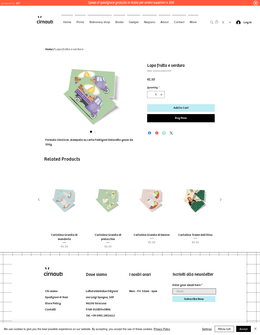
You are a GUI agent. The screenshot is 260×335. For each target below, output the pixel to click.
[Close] (255, 329)
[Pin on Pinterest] (157, 133)
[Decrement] (150, 94)
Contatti (50, 309)
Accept (243, 329)
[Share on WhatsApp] (164, 133)
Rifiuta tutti (224, 329)
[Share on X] (171, 133)
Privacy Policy (162, 329)
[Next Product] (221, 199)
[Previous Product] (39, 199)
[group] (130, 209)
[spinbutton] (155, 94)
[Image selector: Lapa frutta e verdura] (91, 132)
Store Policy (53, 303)
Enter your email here (186, 285)
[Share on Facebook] (149, 133)
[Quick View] (64, 200)
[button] (216, 22)
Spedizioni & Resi (56, 297)
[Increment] (161, 94)
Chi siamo (51, 291)
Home (49, 49)
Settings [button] (207, 329)
